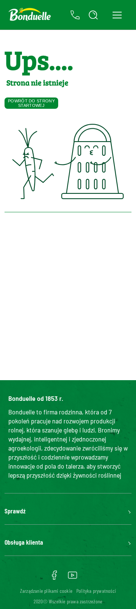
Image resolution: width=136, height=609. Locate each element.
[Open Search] (93, 15)
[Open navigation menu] (117, 15)
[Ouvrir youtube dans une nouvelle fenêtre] (72, 577)
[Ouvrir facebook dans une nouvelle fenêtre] (54, 577)
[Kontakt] (75, 15)
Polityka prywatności (96, 591)
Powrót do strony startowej (31, 103)
